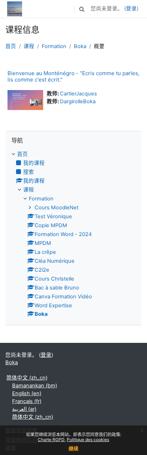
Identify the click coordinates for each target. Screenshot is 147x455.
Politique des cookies (88, 439)
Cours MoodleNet (56, 207)
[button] (82, 8)
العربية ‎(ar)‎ (24, 409)
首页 (10, 46)
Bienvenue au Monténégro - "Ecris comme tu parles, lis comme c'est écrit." (73, 76)
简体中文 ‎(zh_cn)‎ (26, 378)
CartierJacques (78, 93)
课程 (29, 46)
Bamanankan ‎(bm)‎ (34, 385)
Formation (54, 46)
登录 (131, 8)
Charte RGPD (51, 439)
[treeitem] (73, 234)
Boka (80, 46)
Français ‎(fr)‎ (26, 401)
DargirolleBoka (78, 101)
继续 (73, 448)
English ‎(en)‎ (26, 393)
